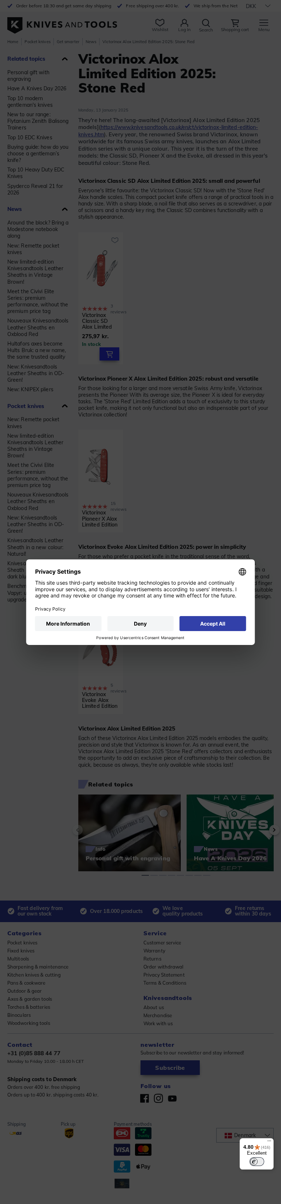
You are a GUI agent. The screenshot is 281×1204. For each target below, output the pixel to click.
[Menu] (269, 1142)
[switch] (257, 1161)
